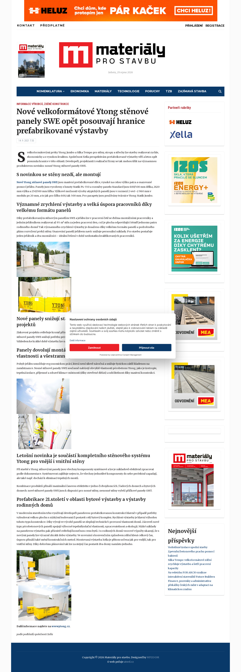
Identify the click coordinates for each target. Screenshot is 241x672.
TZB (169, 91)
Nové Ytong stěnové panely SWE (37, 182)
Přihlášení (194, 25)
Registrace (215, 25)
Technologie (128, 91)
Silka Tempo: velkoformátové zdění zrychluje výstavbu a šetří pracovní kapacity (190, 564)
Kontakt (26, 25)
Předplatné (52, 25)
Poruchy (152, 91)
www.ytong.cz (61, 626)
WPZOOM (153, 657)
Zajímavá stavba (192, 91)
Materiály (103, 91)
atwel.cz (129, 661)
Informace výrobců (30, 104)
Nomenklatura (49, 91)
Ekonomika (80, 91)
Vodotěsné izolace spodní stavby (187, 547)
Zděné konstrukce (56, 104)
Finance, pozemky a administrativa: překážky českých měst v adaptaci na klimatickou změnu (190, 585)
